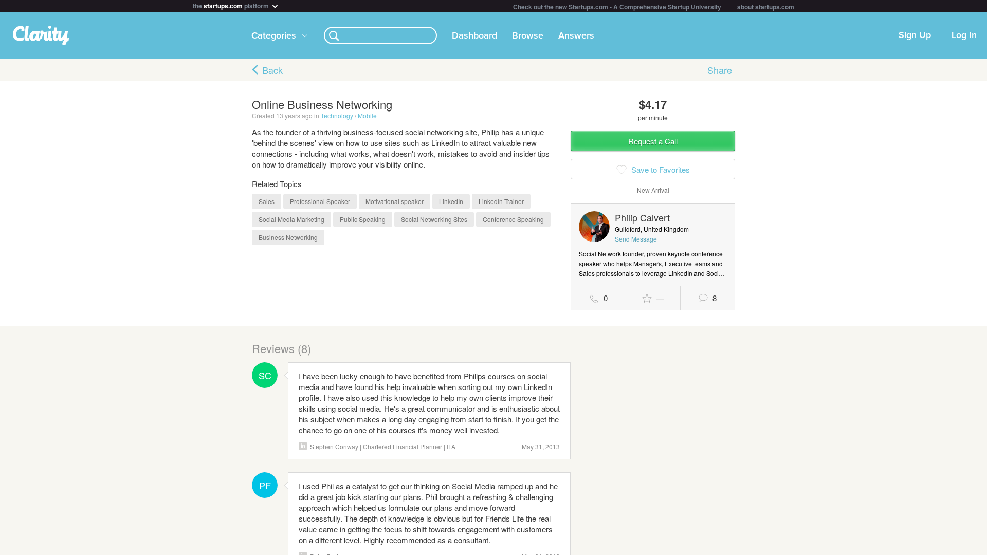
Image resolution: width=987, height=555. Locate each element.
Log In (964, 35)
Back (272, 70)
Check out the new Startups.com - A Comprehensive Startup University (617, 6)
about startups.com (765, 6)
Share (719, 70)
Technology (337, 115)
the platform (231, 5)
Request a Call (653, 141)
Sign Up (915, 35)
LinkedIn (303, 446)
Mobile (367, 115)
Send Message (636, 238)
